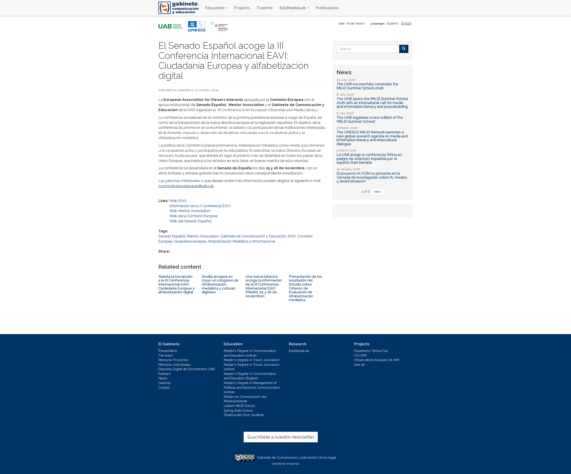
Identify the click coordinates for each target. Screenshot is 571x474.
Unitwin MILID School (239, 406)
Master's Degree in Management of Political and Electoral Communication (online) (252, 387)
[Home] (180, 8)
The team (165, 355)
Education (215, 7)
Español (392, 23)
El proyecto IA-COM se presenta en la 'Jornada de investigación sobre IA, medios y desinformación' (372, 177)
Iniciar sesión (356, 23)
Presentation (167, 351)
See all (359, 364)
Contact (164, 387)
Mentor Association (203, 236)
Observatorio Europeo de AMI (376, 360)
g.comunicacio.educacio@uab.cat (186, 186)
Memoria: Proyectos (173, 360)
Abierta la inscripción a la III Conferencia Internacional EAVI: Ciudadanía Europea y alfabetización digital (176, 284)
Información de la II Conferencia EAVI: (200, 206)
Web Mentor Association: (190, 211)
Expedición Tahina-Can (371, 351)
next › (378, 191)
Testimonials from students (244, 415)
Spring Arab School (238, 410)
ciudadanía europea (190, 241)
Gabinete (184, 90)
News (162, 378)
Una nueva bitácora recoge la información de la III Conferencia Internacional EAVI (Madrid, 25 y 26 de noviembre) (263, 286)
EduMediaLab (293, 7)
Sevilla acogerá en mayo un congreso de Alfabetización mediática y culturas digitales (220, 284)
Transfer (265, 7)
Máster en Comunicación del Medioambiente (245, 399)
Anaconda (292, 463)
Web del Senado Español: (191, 221)
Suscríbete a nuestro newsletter (280, 437)
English (406, 23)
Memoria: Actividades (174, 364)
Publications (327, 7)
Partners (164, 374)
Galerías (164, 383)
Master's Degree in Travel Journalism (251, 360)
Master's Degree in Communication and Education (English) (250, 376)
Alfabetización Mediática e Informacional (241, 241)
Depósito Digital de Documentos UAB (186, 369)
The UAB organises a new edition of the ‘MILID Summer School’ (370, 119)
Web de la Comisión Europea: (194, 216)
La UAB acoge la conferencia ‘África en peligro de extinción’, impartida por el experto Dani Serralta (369, 159)
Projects (242, 7)
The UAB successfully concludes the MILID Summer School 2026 (367, 86)
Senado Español (171, 236)
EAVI (292, 236)
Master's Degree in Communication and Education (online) (250, 353)
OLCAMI (360, 355)
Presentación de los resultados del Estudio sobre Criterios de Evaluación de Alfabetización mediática (305, 288)
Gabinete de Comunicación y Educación (253, 236)
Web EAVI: (178, 201)
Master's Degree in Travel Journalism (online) (251, 367)
